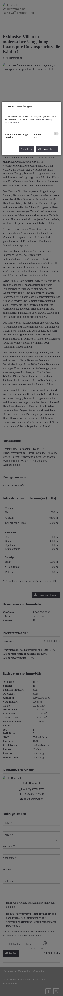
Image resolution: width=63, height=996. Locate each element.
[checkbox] (56, 133)
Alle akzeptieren (47, 148)
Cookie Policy (17, 122)
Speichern (26, 148)
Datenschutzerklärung (43, 119)
